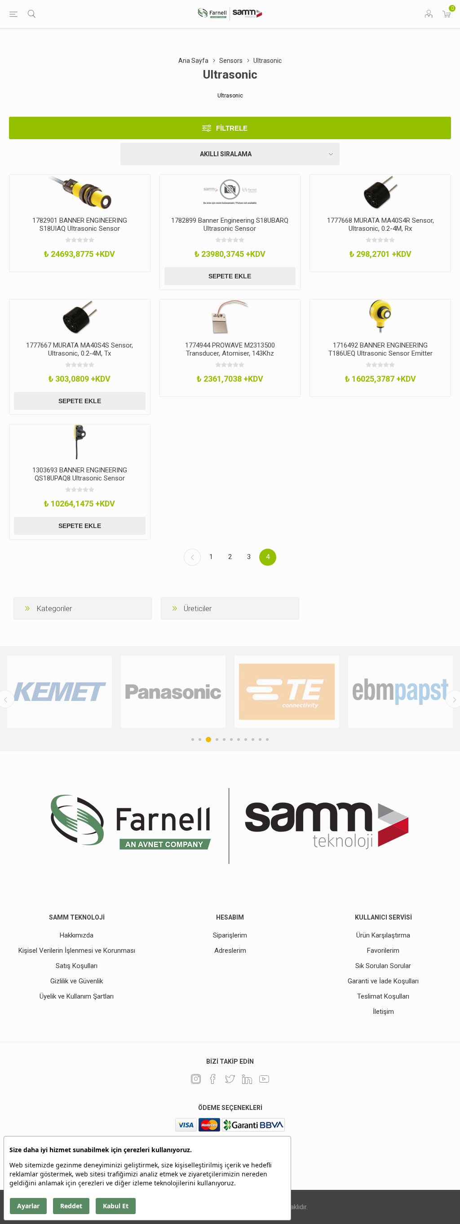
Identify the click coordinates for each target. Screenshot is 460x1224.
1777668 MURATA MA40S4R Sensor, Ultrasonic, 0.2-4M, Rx (380, 224)
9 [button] (253, 739)
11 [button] (267, 739)
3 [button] (208, 739)
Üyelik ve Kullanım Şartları (77, 996)
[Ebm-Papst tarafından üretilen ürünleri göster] (400, 691)
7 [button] (238, 739)
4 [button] (217, 739)
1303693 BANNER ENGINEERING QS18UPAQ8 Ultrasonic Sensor (79, 474)
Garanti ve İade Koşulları (383, 981)
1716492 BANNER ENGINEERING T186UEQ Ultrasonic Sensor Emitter (380, 349)
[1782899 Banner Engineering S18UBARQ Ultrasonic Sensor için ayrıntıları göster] (230, 192)
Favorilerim (383, 951)
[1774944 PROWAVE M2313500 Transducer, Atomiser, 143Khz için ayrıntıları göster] (230, 317)
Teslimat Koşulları (383, 996)
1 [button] (192, 739)
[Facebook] (213, 1079)
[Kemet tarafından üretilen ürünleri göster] (59, 691)
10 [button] (260, 739)
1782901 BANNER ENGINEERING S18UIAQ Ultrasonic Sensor (79, 224)
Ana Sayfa (193, 60)
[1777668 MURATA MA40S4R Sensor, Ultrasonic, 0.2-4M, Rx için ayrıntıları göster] (380, 192)
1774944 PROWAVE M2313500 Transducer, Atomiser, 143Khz (230, 349)
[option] (59, 692)
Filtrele (232, 128)
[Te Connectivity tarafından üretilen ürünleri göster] (287, 691)
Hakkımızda (76, 935)
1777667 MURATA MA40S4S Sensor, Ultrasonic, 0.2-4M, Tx (79, 349)
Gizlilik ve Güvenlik (76, 981)
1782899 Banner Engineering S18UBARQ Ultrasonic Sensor (229, 224)
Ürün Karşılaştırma (383, 935)
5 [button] (224, 739)
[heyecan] (230, 1079)
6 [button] (231, 739)
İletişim (383, 1012)
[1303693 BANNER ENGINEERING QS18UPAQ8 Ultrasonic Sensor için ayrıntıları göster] (79, 441)
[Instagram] (196, 1079)
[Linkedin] (247, 1079)
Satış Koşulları (76, 966)
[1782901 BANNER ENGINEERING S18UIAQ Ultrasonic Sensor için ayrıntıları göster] (79, 192)
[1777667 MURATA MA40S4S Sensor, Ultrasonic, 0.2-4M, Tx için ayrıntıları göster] (79, 317)
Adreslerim (230, 951)
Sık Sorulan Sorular (383, 966)
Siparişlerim (230, 935)
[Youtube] (264, 1079)
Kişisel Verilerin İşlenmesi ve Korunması (76, 951)
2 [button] (200, 739)
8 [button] (245, 739)
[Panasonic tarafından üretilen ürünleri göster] (173, 691)
